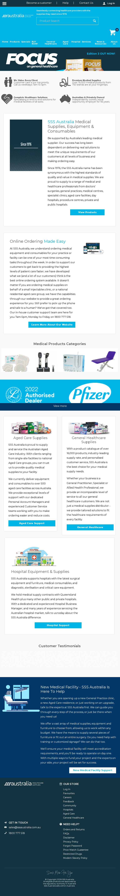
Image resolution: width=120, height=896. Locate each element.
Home (5, 42)
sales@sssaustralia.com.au (25, 827)
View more (60, 405)
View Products (87, 212)
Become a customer (39, 2)
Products (15, 42)
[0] (112, 33)
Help (65, 2)
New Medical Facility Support (92, 770)
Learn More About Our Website (51, 324)
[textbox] (64, 21)
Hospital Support (58, 625)
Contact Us (86, 2)
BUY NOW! (35, 43)
